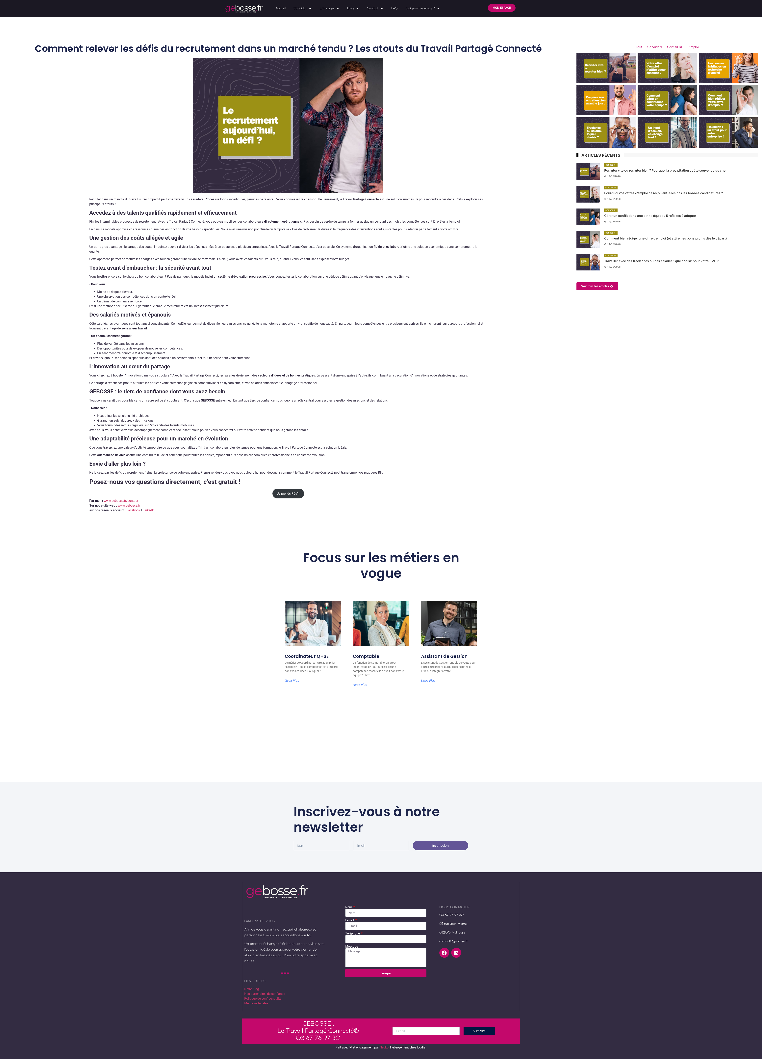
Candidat (300, 8)
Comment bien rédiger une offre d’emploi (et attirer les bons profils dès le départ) (665, 238)
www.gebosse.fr (129, 505)
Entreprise (327, 8)
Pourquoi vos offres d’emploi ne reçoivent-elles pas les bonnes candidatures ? (663, 193)
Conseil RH (675, 47)
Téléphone (353, 933)
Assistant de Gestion (444, 656)
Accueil (281, 8)
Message (351, 946)
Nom (349, 907)
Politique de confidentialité (262, 998)
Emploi (694, 47)
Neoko (384, 1047)
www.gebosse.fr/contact (121, 501)
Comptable (366, 656)
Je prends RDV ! (288, 493)
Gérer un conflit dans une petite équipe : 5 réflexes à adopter (650, 216)
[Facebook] (444, 953)
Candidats (654, 47)
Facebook (133, 510)
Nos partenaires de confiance (264, 994)
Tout (639, 47)
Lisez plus (292, 680)
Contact (372, 8)
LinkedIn (149, 510)
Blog (350, 8)
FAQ (394, 8)
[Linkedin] (456, 953)
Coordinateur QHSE (307, 656)
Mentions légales (256, 1003)
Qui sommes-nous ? (420, 8)
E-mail (350, 920)
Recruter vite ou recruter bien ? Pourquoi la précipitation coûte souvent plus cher (665, 170)
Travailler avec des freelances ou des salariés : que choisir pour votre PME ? (661, 261)
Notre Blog (251, 989)
